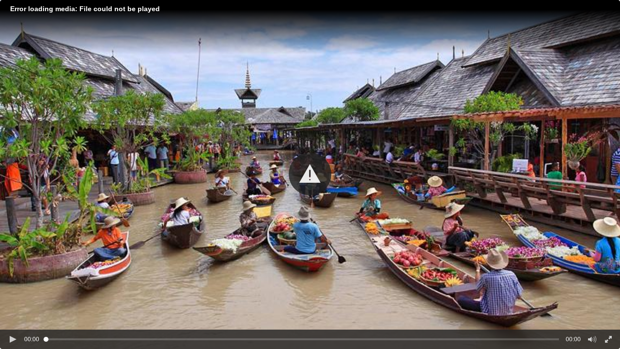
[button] (310, 174)
